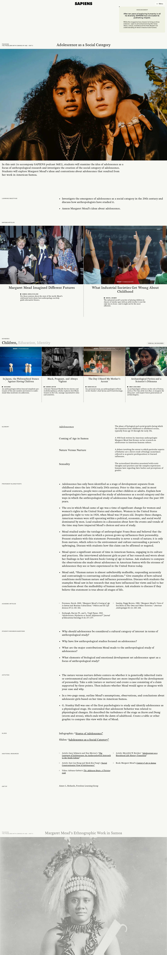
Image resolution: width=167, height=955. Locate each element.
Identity (43, 342)
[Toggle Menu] (160, 4)
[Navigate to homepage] (83, 3)
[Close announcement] (119, 6)
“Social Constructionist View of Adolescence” (84, 764)
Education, (27, 342)
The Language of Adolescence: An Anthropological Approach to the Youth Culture (86, 755)
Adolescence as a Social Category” (89, 739)
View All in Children (155, 343)
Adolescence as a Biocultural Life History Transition (136, 754)
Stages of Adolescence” (89, 733)
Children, (9, 342)
